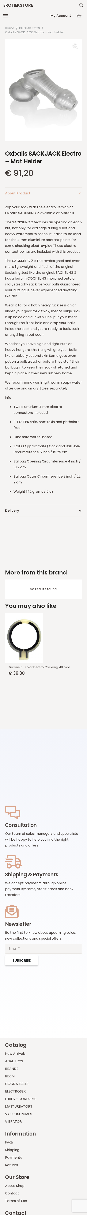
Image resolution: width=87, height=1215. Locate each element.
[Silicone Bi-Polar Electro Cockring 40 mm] (43, 638)
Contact (12, 1193)
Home (9, 28)
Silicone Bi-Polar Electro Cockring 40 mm (39, 667)
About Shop (14, 1185)
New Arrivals (15, 1053)
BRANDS (11, 1068)
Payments (13, 1157)
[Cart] (79, 15)
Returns (11, 1165)
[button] (81, 5)
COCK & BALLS (17, 1083)
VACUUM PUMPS (18, 1114)
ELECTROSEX (15, 1091)
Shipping (12, 1149)
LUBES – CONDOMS (20, 1098)
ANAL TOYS (14, 1061)
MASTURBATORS (18, 1106)
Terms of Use (16, 1200)
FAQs (9, 1142)
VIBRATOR (13, 1121)
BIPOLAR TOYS (29, 28)
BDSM (10, 1076)
